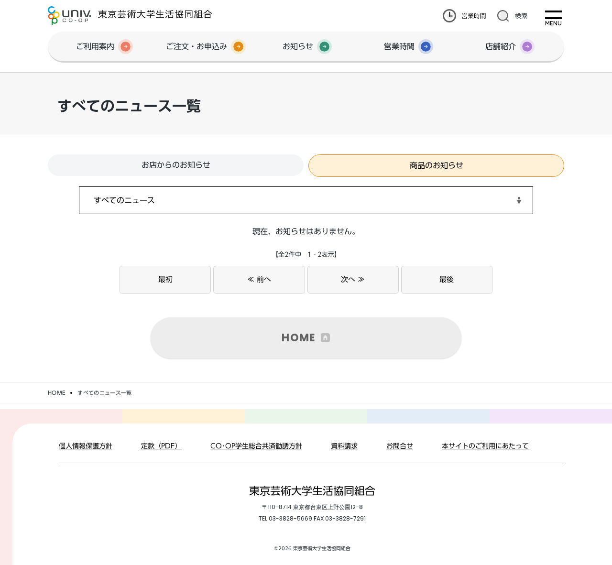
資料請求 (344, 446)
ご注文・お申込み (196, 46)
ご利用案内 (95, 46)
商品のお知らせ (436, 165)
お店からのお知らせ (176, 165)
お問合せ (399, 446)
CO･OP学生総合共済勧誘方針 (256, 446)
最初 (165, 279)
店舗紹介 (500, 46)
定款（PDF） (161, 446)
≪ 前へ (259, 279)
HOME (299, 337)
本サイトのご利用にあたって (485, 446)
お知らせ (298, 46)
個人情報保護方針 (85, 446)
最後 (446, 279)
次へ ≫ (353, 279)
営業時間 (473, 15)
